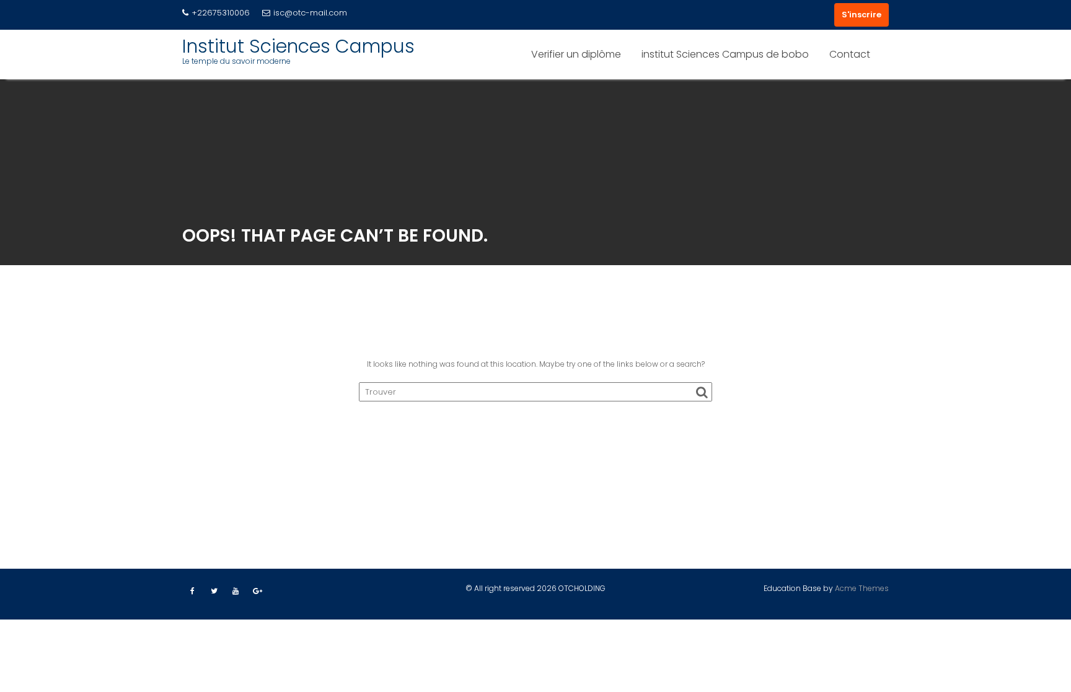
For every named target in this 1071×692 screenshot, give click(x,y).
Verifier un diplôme (576, 54)
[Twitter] (214, 591)
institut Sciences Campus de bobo (725, 54)
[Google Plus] (257, 591)
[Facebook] (192, 591)
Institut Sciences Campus (298, 46)
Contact (849, 54)
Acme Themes (862, 588)
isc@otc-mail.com (310, 13)
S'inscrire (861, 14)
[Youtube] (235, 591)
